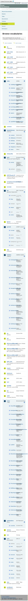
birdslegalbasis (13, 259)
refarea (12, 207)
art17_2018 (10, 72)
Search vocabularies (8, 43)
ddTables (13, 140)
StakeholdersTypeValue (13, 501)
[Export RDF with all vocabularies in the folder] (24, 81)
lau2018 (9, 385)
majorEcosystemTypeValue (13, 109)
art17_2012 (10, 67)
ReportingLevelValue (13, 492)
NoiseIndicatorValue (13, 465)
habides (9, 254)
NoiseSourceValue (13, 479)
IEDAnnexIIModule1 (11, 343)
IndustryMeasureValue (13, 439)
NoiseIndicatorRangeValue (13, 460)
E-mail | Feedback (5, 596)
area (12, 546)
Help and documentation (7, 11)
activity (12, 162)
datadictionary (11, 130)
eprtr (8, 157)
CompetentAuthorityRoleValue (13, 414)
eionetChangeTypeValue (13, 103)
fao (8, 190)
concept (12, 230)
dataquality (10, 153)
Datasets (4, 13)
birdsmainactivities (13, 265)
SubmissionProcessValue (13, 510)
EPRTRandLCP (11, 175)
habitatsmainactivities (13, 305)
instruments (13, 328)
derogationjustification (13, 288)
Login (17, 3)
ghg (8, 249)
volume (12, 577)
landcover (9, 373)
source (12, 237)
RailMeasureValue (13, 488)
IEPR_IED (9, 361)
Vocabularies (5, 23)
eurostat (9, 187)
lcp (7, 390)
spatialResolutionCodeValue (13, 121)
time (12, 570)
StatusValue (13, 506)
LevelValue (13, 450)
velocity (12, 574)
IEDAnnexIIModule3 (11, 348)
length (12, 558)
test (8, 535)
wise (8, 582)
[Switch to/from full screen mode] (19, 3)
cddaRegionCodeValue (13, 84)
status (12, 149)
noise (8, 401)
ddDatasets (13, 137)
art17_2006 (10, 62)
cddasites (13, 88)
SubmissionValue (13, 514)
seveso (9, 530)
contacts (13, 135)
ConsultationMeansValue (13, 419)
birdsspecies (13, 283)
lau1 (8, 378)
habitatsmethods (13, 310)
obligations (13, 146)
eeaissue (13, 143)
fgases (8, 221)
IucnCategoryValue (13, 106)
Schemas (4, 21)
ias (7, 333)
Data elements (5, 18)
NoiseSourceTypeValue (13, 474)
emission (13, 554)
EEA (8, 1)
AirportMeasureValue (13, 405)
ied (7, 338)
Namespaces (4, 28)
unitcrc (12, 214)
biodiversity (10, 77)
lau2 (8, 382)
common (9, 126)
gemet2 (9, 227)
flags (12, 199)
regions (12, 113)
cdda (8, 81)
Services (4, 26)
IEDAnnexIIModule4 (11, 355)
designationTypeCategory (13, 95)
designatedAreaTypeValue (13, 92)
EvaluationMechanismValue (13, 424)
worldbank (10, 587)
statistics (13, 565)
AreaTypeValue (13, 410)
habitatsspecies (13, 323)
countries (13, 525)
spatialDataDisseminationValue (13, 117)
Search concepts (18, 43)
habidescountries (13, 293)
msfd (8, 395)
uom (8, 538)
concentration (13, 550)
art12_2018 (10, 57)
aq (7, 47)
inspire (9, 368)
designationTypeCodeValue (13, 100)
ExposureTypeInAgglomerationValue (13, 429)
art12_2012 (10, 52)
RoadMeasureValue (13, 497)
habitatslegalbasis (13, 299)
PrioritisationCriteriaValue (13, 483)
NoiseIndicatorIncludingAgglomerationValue (13, 453)
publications (10, 520)
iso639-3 (12, 444)
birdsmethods (13, 270)
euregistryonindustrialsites (11, 181)
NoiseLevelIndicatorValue (13, 469)
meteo (12, 562)
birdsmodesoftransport (13, 277)
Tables (3, 16)
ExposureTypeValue (13, 434)
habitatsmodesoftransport (13, 317)
